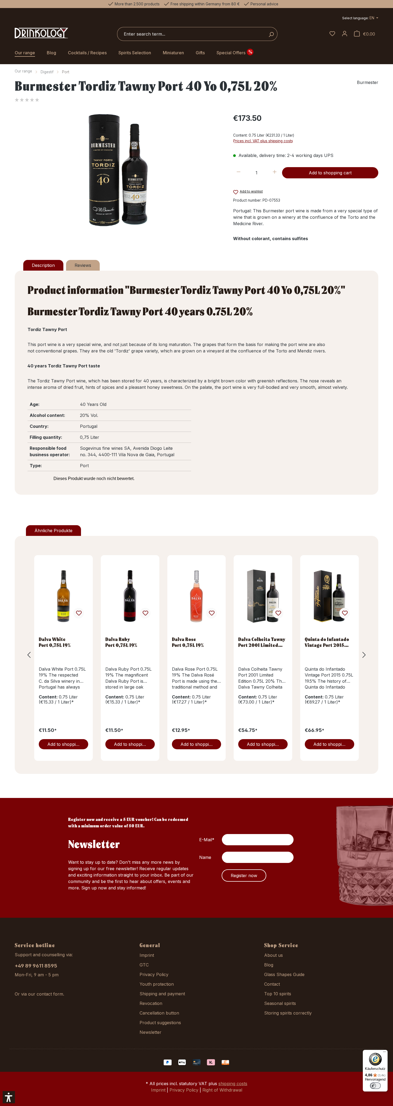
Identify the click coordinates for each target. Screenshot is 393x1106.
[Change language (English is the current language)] (360, 18)
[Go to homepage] (41, 33)
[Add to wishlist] (78, 613)
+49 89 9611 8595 (36, 966)
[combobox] (191, 34)
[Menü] (384, 1053)
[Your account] (344, 34)
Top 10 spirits (277, 993)
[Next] (364, 654)
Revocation (151, 1003)
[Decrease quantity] (238, 172)
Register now (244, 875)
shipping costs (232, 1083)
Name (205, 857)
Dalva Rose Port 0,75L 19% (188, 642)
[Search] (271, 34)
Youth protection (157, 984)
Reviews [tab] (83, 265)
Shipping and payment (162, 993)
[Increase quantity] (274, 172)
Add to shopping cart (330, 172)
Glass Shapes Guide (284, 974)
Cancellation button (159, 1013)
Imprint (147, 955)
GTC (144, 964)
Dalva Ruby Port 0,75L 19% (121, 642)
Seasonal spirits (280, 1003)
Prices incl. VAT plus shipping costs (263, 141)
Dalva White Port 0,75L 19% (55, 642)
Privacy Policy (154, 974)
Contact (272, 984)
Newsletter (150, 1032)
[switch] (375, 1085)
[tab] (43, 265)
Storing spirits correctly (288, 1013)
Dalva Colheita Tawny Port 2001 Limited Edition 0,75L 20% (262, 642)
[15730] (118, 170)
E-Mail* (206, 839)
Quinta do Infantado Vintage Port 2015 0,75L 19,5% (327, 642)
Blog (268, 964)
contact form (50, 994)
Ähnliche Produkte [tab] (53, 530)
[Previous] (29, 654)
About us (273, 955)
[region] (118, 170)
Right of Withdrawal (222, 1090)
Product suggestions (160, 1022)
